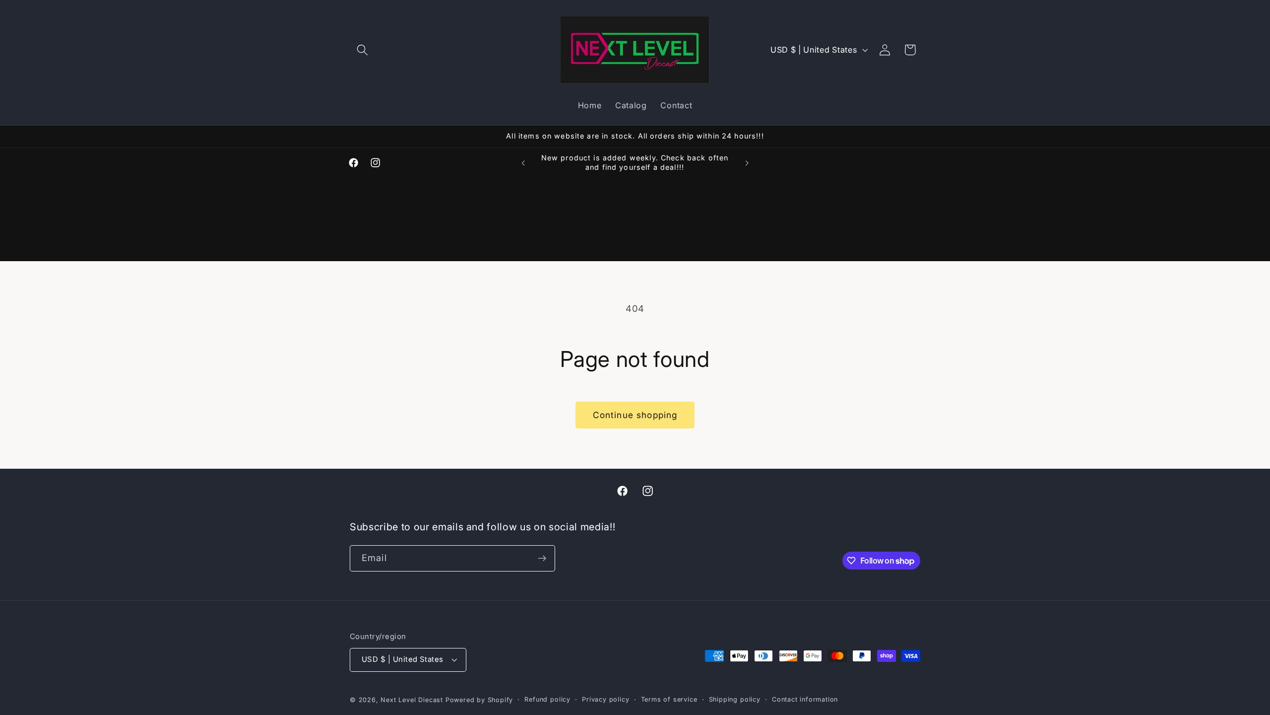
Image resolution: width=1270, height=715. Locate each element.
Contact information (805, 699)
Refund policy (547, 699)
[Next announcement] (747, 163)
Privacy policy (605, 699)
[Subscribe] (542, 558)
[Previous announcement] (523, 163)
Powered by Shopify (479, 700)
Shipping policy (735, 699)
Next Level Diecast (412, 700)
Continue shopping (635, 415)
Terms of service (669, 699)
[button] (362, 50)
